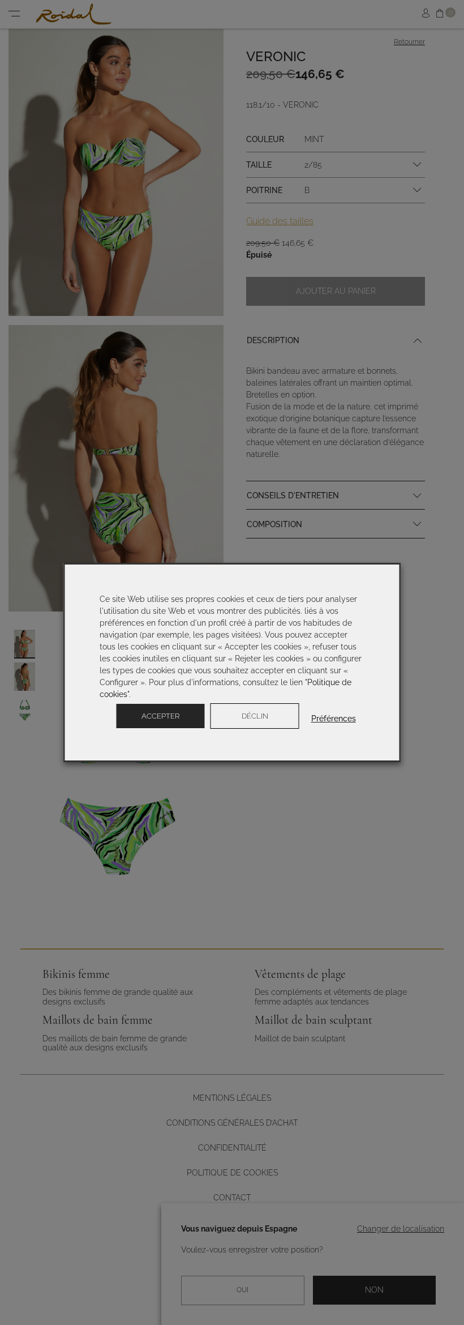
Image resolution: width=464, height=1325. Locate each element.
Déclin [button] (255, 716)
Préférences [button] (333, 718)
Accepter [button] (160, 716)
